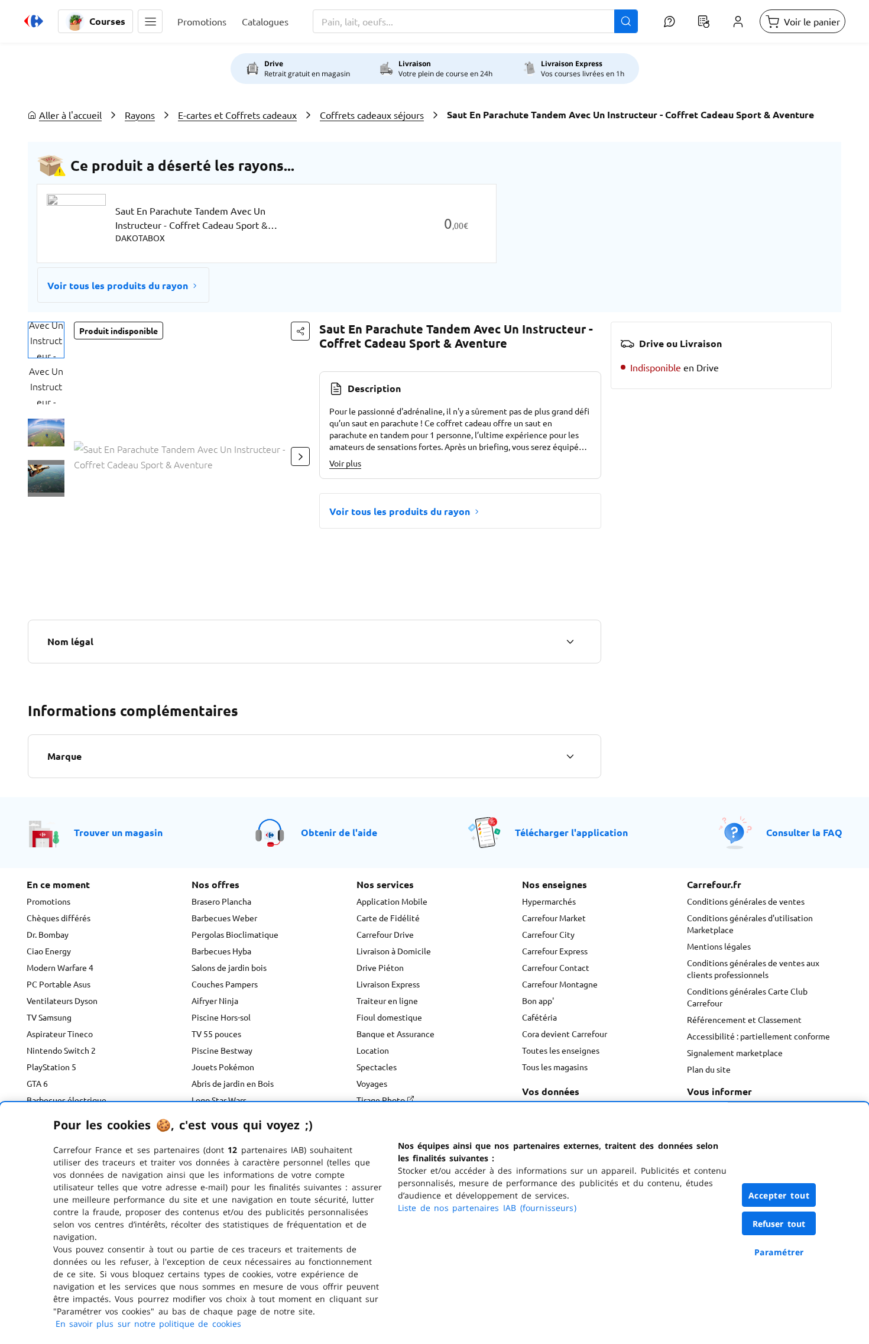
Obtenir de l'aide (339, 832)
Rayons (140, 115)
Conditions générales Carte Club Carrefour (747, 997)
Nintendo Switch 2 (61, 1050)
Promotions (48, 901)
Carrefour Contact (555, 967)
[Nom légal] (570, 641)
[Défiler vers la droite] (300, 456)
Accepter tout (779, 1195)
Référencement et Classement (744, 1019)
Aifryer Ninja (215, 1000)
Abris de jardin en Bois (233, 1083)
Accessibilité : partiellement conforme (758, 1036)
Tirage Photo (381, 1099)
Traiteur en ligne (387, 1000)
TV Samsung (49, 1017)
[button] (150, 21)
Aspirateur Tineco (60, 1033)
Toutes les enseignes (560, 1050)
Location (372, 1050)
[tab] (46, 340)
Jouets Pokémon (223, 1066)
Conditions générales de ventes (746, 901)
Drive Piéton (380, 967)
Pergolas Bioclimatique (235, 934)
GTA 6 (37, 1083)
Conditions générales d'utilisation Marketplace (750, 923)
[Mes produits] (703, 21)
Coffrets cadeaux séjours (372, 115)
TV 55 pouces (216, 1033)
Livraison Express (388, 984)
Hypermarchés (549, 901)
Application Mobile (391, 901)
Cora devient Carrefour (564, 1033)
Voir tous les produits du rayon (117, 285)
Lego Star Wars (219, 1099)
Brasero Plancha (221, 901)
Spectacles (376, 1066)
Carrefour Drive (385, 934)
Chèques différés (58, 917)
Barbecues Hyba (221, 950)
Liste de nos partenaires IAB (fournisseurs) (487, 1207)
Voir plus (345, 463)
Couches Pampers (225, 984)
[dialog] (434, 1223)
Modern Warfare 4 (60, 967)
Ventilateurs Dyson (62, 1000)
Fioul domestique (389, 1017)
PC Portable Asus (58, 984)
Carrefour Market (554, 917)
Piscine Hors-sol (221, 1017)
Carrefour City (548, 934)
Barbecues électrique (66, 1099)
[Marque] (570, 756)
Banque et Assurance (395, 1033)
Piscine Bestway (222, 1050)
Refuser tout (779, 1223)
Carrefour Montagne (560, 984)
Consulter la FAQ (804, 832)
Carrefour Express (555, 950)
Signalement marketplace (735, 1052)
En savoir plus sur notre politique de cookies (148, 1323)
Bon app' (538, 1000)
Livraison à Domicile (393, 950)
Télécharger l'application (571, 832)
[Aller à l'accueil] (34, 21)
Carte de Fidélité (388, 917)
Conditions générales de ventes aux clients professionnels (753, 968)
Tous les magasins (555, 1066)
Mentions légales (719, 946)
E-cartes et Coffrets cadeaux (237, 115)
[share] (300, 331)
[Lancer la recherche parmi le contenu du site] (626, 21)
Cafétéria (539, 1017)
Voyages (371, 1083)
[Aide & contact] (669, 21)
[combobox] (475, 21)
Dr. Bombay (48, 934)
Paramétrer (779, 1252)
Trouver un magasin (118, 832)
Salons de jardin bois (229, 967)
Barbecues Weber (224, 917)
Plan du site (709, 1069)
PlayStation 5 (51, 1066)
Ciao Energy (49, 950)
